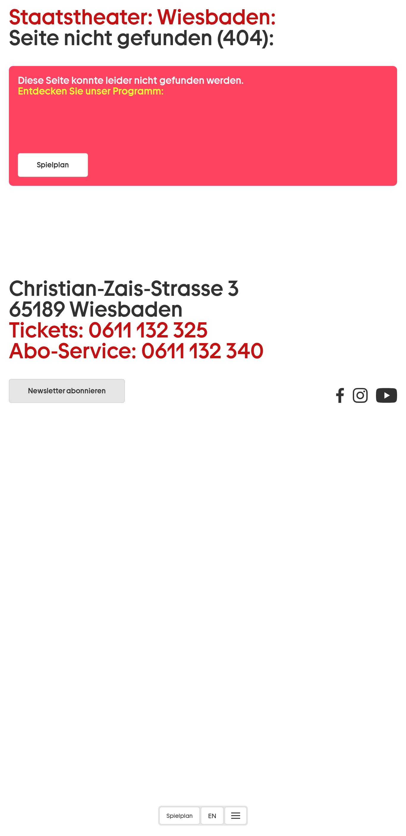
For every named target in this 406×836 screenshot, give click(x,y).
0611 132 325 (148, 330)
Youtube (386, 395)
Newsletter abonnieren (67, 390)
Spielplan (179, 815)
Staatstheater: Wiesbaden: (142, 17)
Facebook (340, 395)
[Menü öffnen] (236, 815)
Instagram (360, 395)
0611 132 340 (202, 350)
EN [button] (212, 816)
